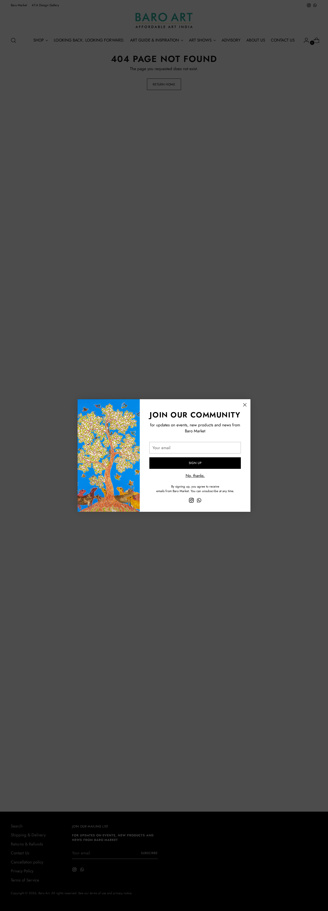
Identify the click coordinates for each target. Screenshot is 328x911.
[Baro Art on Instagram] (191, 501)
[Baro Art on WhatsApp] (199, 501)
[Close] (245, 405)
